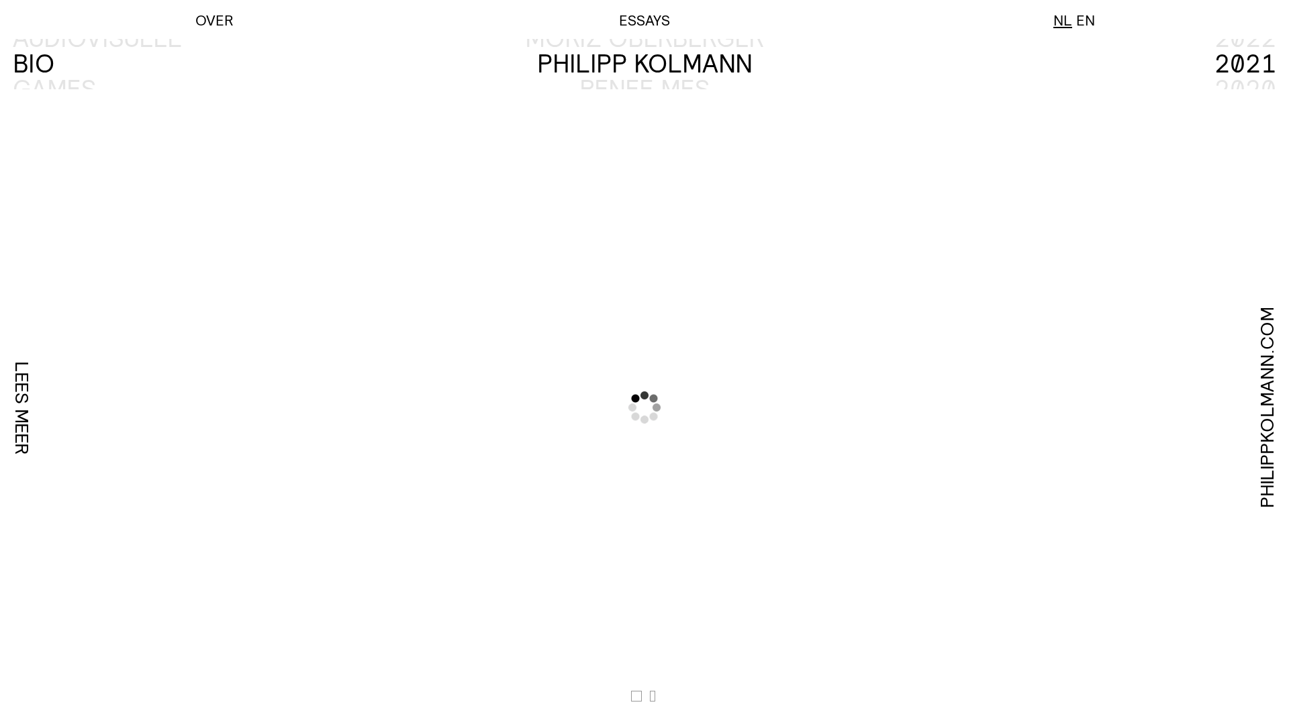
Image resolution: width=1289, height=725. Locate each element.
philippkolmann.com (1267, 407)
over (214, 20)
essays (644, 20)
